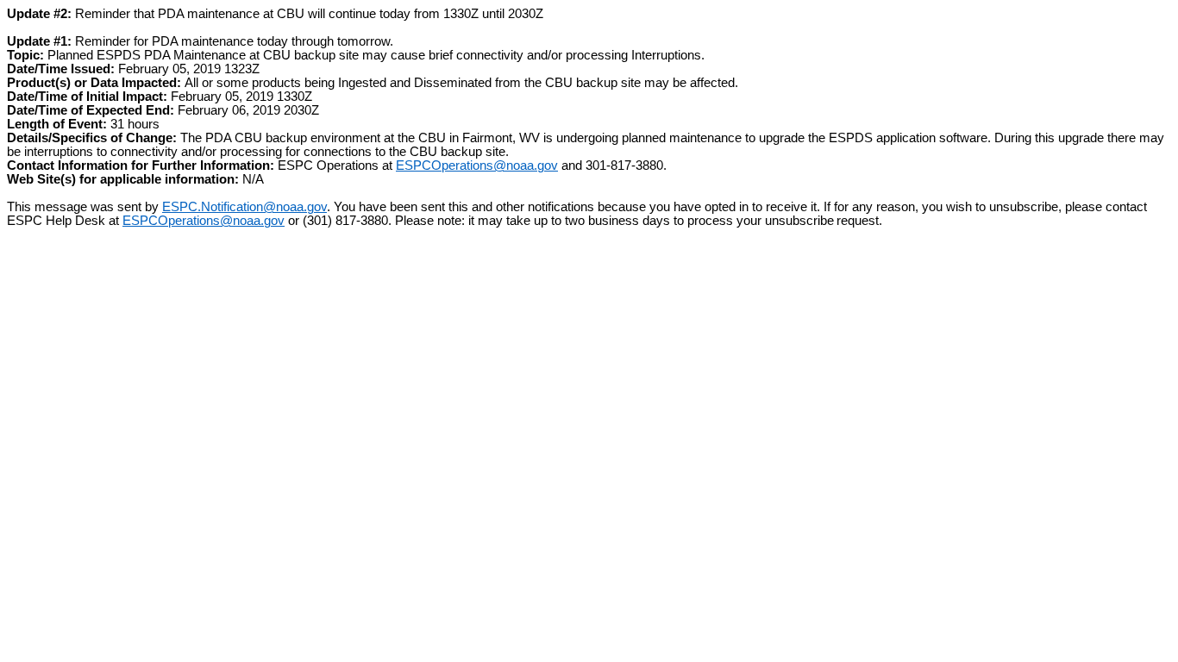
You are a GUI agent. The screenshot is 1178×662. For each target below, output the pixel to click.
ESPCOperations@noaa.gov (477, 165)
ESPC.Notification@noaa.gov (244, 207)
